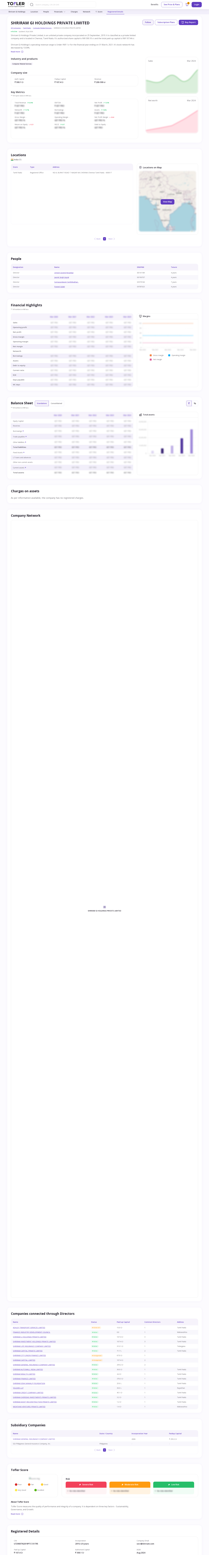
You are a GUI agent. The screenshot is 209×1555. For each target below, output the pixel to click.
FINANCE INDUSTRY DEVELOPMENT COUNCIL (31, 1332)
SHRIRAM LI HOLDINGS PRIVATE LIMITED (29, 1337)
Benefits (154, 4)
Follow (148, 22)
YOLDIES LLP (18, 1388)
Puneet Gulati (59, 286)
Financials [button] (60, 12)
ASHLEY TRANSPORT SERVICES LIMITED (29, 1327)
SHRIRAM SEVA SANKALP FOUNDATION (29, 1383)
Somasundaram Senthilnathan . (66, 282)
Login (196, 4)
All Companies (16, 28)
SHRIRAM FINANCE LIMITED (24, 1379)
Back (99, 239)
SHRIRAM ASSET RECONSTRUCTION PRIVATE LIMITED (35, 1402)
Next (110, 239)
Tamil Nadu (27, 28)
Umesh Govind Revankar (64, 273)
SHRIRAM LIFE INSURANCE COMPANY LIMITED (32, 1346)
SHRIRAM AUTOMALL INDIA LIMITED (28, 1369)
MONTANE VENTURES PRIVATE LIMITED (29, 1406)
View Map (167, 201)
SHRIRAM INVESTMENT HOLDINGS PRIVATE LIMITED (34, 1341)
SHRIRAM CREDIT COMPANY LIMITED (28, 1392)
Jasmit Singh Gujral (61, 277)
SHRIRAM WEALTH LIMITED (24, 1374)
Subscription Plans (166, 22)
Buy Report (190, 22)
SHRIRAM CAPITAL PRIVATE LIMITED (27, 1351)
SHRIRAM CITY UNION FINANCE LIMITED (29, 1355)
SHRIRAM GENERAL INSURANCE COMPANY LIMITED (34, 1365)
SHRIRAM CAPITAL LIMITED (24, 1360)
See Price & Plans (172, 4)
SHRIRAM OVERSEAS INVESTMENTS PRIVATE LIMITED (34, 1397)
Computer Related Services (42, 28)
